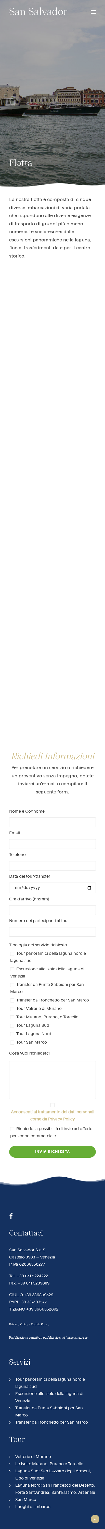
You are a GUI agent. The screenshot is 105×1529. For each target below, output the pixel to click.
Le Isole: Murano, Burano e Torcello (49, 1464)
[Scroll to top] (95, 1519)
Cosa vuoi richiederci (29, 1053)
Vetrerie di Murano (33, 1457)
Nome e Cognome (27, 812)
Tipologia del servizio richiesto (38, 945)
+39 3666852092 (42, 1309)
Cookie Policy (40, 1324)
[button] (93, 12)
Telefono (17, 855)
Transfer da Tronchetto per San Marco (51, 1423)
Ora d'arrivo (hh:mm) (29, 899)
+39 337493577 (33, 1302)
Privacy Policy (18, 1324)
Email (14, 833)
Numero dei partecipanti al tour (39, 921)
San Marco (25, 1500)
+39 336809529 (38, 1295)
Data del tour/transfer (29, 877)
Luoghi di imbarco (32, 1507)
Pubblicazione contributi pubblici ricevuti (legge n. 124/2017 (49, 1338)
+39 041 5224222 (32, 1276)
